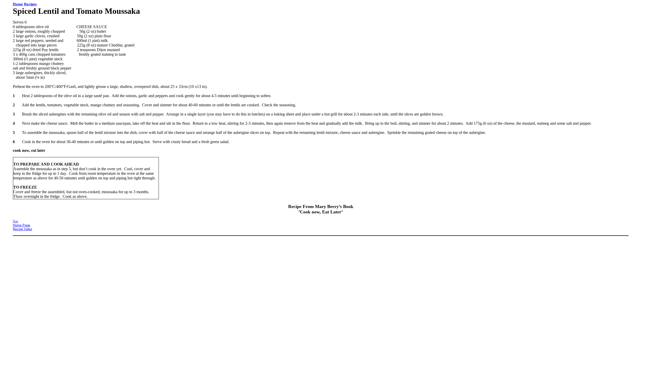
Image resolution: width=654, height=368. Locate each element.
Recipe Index (22, 229)
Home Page (21, 225)
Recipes (30, 4)
